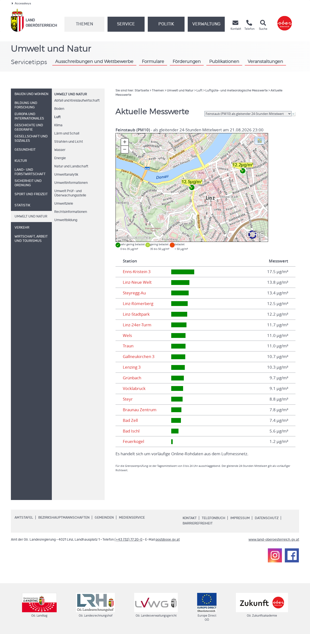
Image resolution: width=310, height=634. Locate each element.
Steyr (128, 399)
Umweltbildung (65, 220)
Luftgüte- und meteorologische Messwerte (236, 90)
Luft (57, 117)
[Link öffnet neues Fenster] (284, 20)
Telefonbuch (213, 518)
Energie (60, 158)
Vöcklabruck (134, 388)
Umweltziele (63, 203)
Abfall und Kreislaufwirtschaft (77, 100)
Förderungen (187, 62)
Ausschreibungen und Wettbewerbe (94, 62)
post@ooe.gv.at (167, 539)
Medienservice (132, 517)
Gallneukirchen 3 (139, 356)
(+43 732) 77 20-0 (128, 539)
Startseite (142, 90)
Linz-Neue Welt (137, 282)
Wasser (59, 150)
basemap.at (143, 238)
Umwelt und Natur (70, 94)
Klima (58, 125)
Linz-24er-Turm (137, 325)
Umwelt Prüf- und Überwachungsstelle (70, 193)
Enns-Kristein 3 (137, 271)
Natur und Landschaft (71, 166)
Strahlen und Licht (68, 141)
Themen (84, 24)
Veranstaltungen (265, 62)
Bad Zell (130, 420)
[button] (259, 140)
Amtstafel (24, 517)
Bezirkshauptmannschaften (64, 517)
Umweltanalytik (66, 174)
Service (126, 24)
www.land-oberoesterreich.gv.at (273, 539)
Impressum (240, 518)
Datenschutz (267, 518)
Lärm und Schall (66, 133)
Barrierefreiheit (198, 523)
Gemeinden (104, 517)
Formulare (153, 62)
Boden (59, 109)
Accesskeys (23, 3)
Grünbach (132, 377)
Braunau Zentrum (139, 409)
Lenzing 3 (132, 367)
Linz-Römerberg (138, 303)
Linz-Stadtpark (136, 314)
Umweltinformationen (71, 183)
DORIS (131, 238)
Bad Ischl (131, 431)
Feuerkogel (133, 441)
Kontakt (190, 518)
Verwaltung (206, 24)
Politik (166, 24)
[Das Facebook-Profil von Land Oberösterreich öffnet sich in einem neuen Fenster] (292, 555)
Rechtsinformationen (70, 212)
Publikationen (224, 62)
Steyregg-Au (134, 293)
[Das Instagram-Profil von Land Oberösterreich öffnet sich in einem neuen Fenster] (275, 555)
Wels (127, 335)
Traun (128, 346)
